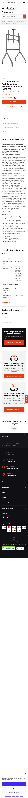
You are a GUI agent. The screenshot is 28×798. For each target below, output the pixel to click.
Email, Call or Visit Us (11, 475)
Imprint (21, 796)
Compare (23, 107)
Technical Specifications (11, 127)
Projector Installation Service (14, 409)
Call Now (15, 102)
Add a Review (7, 318)
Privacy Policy (15, 796)
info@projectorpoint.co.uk (13, 468)
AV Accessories (19, 21)
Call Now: (15, 342)
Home (3, 21)
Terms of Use (22, 544)
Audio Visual (10, 21)
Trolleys (14, 23)
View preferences (14, 792)
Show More (5, 302)
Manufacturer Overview (10, 123)
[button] (25, 774)
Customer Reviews (9, 132)
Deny (14, 788)
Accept (14, 784)
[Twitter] (8, 517)
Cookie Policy (8, 796)
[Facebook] (3, 517)
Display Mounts (6, 23)
